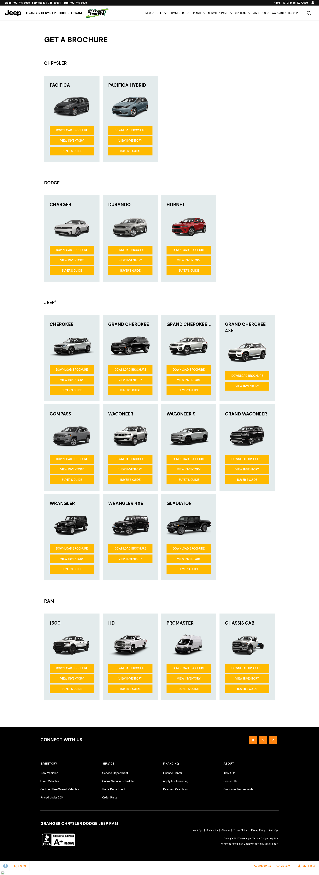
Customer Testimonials (238, 789)
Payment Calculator (175, 789)
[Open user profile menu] (313, 3)
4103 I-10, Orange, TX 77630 (291, 2)
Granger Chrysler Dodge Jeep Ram (261, 838)
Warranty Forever (285, 13)
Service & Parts (218, 13)
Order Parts (109, 797)
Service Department (115, 773)
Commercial (177, 13)
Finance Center (172, 773)
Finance (197, 13)
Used (160, 13)
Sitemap (226, 830)
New (148, 13)
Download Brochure (72, 130)
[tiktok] (273, 740)
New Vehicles (49, 773)
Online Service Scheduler (118, 781)
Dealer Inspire (272, 844)
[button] (308, 13)
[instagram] (263, 740)
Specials (241, 13)
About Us (259, 13)
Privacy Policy (258, 830)
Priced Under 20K (51, 797)
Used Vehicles (49, 781)
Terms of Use (241, 830)
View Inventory (72, 140)
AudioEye (198, 830)
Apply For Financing (175, 781)
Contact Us (231, 781)
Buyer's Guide (72, 151)
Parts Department (113, 789)
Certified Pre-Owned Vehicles (59, 789)
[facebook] (253, 740)
